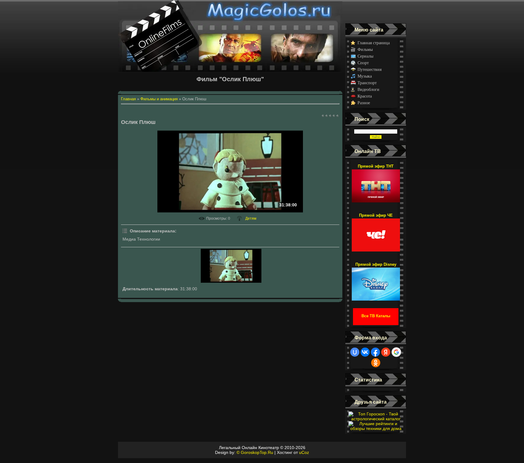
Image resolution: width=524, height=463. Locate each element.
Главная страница (374, 43)
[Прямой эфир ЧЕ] (376, 232)
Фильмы (365, 49)
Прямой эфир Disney (375, 264)
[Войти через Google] (396, 352)
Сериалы (365, 56)
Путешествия (369, 69)
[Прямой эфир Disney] (376, 281)
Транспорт (367, 83)
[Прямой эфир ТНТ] (376, 183)
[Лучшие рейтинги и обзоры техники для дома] (375, 428)
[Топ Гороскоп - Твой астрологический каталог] (375, 418)
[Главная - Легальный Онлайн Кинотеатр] (230, 11)
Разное (364, 103)
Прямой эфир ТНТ (376, 166)
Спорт (363, 63)
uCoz (304, 452)
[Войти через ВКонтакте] (365, 352)
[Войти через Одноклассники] (375, 362)
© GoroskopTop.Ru (255, 452)
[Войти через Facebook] (375, 352)
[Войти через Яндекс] (385, 352)
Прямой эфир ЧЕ (376, 215)
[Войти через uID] (354, 352)
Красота (365, 96)
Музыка (365, 76)
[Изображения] (231, 266)
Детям (250, 218)
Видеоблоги (368, 89)
